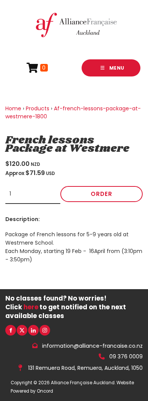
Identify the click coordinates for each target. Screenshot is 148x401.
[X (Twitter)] (22, 330)
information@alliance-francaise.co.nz (92, 345)
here (31, 307)
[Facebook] (10, 330)
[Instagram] (44, 330)
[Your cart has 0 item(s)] (37, 68)
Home (13, 108)
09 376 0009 (126, 356)
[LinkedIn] (33, 330)
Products (37, 108)
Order (101, 194)
